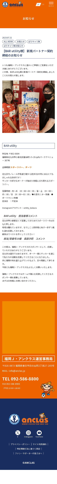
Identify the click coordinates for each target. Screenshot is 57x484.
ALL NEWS (8, 41)
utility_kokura (30, 207)
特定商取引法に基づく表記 (28, 448)
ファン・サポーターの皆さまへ (28, 453)
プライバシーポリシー (20, 444)
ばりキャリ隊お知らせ (13, 45)
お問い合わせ (21, 280)
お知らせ (21, 41)
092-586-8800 (25, 379)
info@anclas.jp (17, 370)
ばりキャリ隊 (34, 41)
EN (43, 4)
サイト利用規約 (39, 444)
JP (38, 4)
